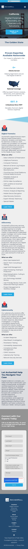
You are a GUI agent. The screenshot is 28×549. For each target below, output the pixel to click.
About (14, 514)
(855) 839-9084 (14, 422)
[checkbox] (14, 460)
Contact (14, 529)
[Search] (19, 1)
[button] (24, 6)
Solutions (14, 504)
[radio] (14, 459)
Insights (14, 523)
